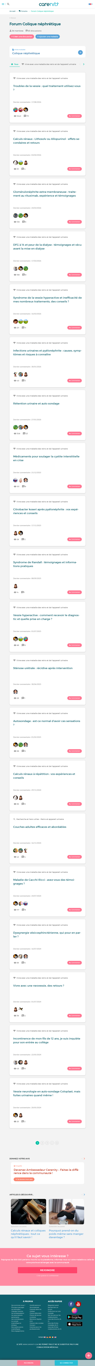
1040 (19, 116)
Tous (16, 64)
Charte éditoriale (35, 1313)
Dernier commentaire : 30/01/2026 (27, 366)
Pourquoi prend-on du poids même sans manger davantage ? (66, 1234)
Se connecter (66, 1363)
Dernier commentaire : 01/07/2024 (27, 1002)
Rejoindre (47, 1270)
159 (18, 275)
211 (18, 328)
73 (28, 116)
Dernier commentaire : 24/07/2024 (27, 896)
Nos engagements (17, 1331)
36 (18, 1015)
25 (18, 1121)
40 (18, 380)
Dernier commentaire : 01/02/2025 (27, 737)
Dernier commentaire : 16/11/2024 (27, 843)
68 (18, 751)
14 (18, 592)
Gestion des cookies (36, 1323)
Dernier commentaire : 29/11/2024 (27, 790)
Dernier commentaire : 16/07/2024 (27, 949)
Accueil (12, 11)
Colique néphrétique (26, 53)
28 (18, 539)
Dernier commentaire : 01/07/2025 (27, 631)
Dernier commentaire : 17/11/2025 (27, 525)
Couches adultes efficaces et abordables (39, 827)
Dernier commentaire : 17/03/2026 (27, 261)
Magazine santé (53, 1305)
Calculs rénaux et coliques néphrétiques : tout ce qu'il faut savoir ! (28, 1234)
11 (25, 328)
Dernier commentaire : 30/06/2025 (27, 684)
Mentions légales (35, 1319)
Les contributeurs (17, 1319)
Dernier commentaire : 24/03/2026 (27, 208)
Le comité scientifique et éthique (16, 1323)
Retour (13, 18)
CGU (31, 1321)
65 (18, 804)
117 (18, 910)
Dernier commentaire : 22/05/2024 (27, 1054)
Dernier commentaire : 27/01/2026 (27, 419)
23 (27, 433)
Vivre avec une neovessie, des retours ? (38, 985)
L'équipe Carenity (17, 1311)
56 (18, 963)
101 (18, 486)
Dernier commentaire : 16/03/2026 (27, 314)
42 (18, 857)
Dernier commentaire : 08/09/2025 (27, 578)
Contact (32, 1325)
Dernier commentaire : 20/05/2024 (27, 1107)
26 (18, 698)
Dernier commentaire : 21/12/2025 (27, 472)
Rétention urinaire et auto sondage (36, 403)
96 (18, 645)
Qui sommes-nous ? (18, 1305)
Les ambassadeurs (17, 1313)
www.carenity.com (30, 1344)
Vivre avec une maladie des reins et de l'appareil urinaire (50, 64)
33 (18, 169)
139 (18, 222)
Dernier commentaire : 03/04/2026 (27, 155)
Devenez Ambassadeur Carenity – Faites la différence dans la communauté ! (46, 1171)
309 (18, 433)
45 (18, 1068)
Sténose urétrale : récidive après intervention (43, 668)
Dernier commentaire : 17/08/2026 (27, 102)
